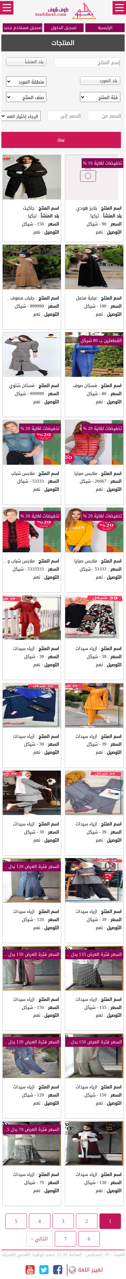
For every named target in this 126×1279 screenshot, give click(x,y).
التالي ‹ (39, 1239)
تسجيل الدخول (63, 27)
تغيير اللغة (90, 1269)
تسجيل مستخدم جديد (23, 27)
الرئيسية (105, 27)
